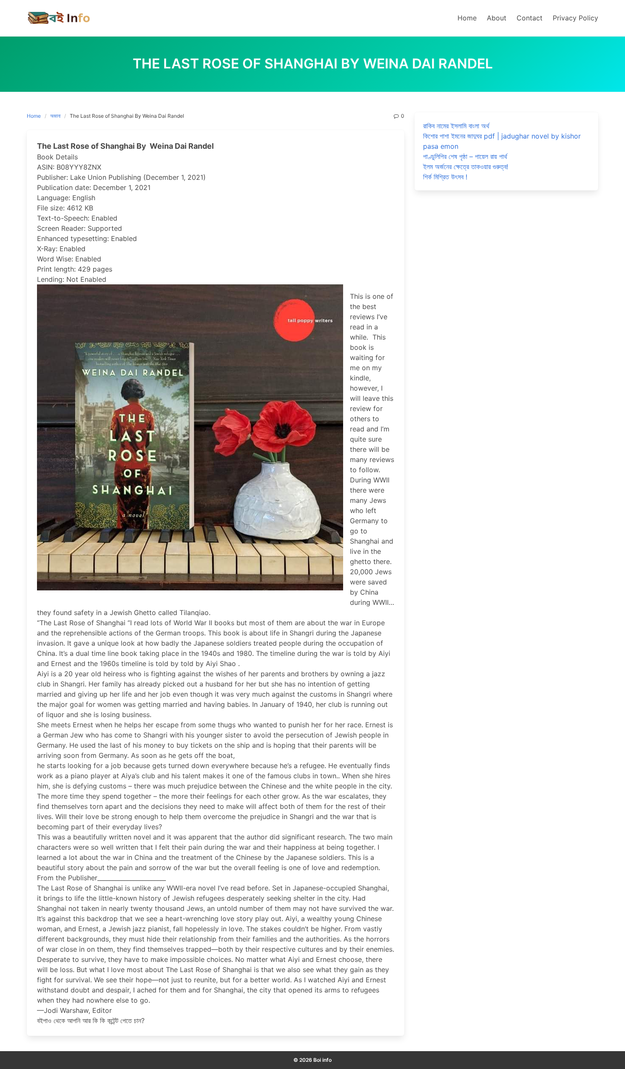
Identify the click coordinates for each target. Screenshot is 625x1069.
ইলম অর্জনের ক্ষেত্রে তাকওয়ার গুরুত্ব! (465, 166)
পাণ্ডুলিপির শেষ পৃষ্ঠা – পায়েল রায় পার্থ (465, 156)
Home (34, 116)
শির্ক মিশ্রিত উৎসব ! (445, 177)
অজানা (55, 116)
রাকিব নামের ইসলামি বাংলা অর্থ (456, 126)
